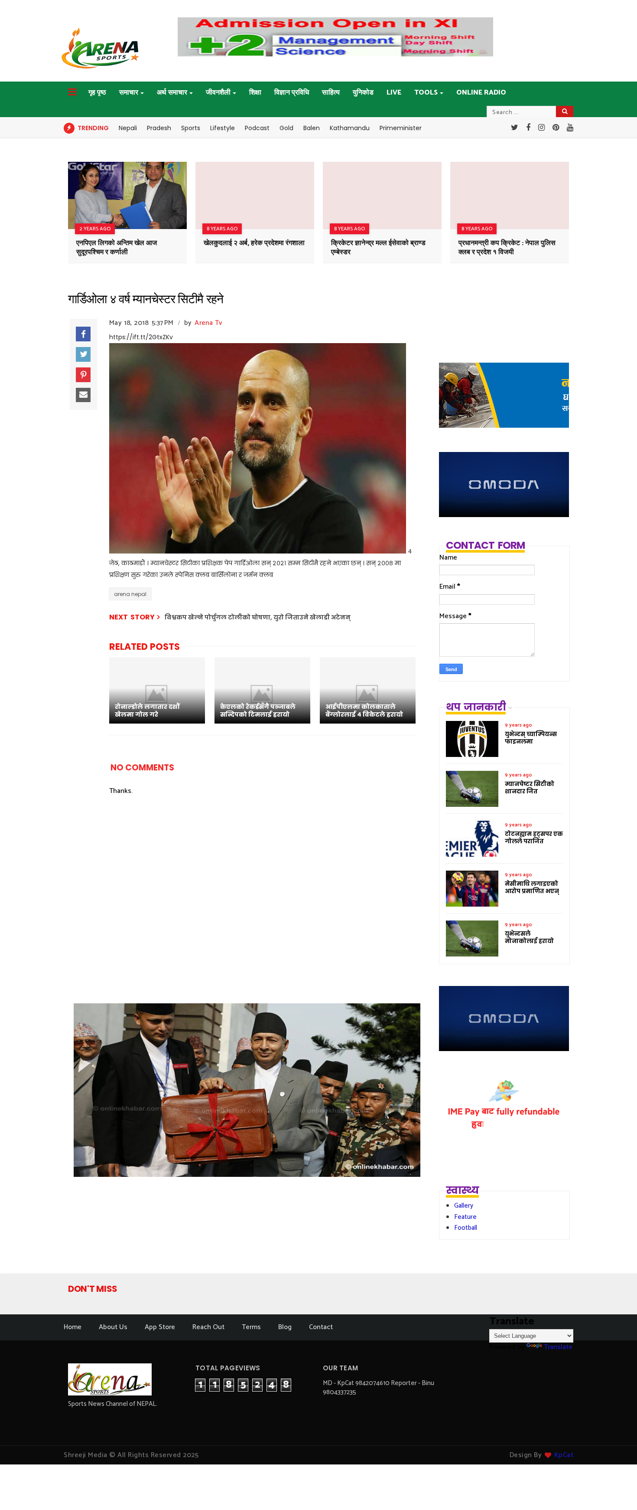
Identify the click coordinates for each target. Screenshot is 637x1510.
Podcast (257, 128)
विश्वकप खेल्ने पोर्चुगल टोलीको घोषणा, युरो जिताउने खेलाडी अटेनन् (258, 617)
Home (72, 1327)
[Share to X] (83, 354)
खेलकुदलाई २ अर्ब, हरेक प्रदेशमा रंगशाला (254, 243)
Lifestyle (222, 128)
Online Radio (481, 92)
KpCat (564, 1455)
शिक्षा (255, 92)
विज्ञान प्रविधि (291, 92)
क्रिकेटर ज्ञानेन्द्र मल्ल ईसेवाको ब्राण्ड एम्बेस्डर (378, 247)
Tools (426, 92)
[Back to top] (615, 1489)
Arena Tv (208, 323)
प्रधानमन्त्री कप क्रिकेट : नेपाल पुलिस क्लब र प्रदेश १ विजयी (507, 247)
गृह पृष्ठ (97, 92)
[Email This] (83, 395)
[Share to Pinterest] (83, 374)
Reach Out (208, 1327)
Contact (321, 1327)
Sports (190, 128)
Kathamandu (350, 128)
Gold (286, 128)
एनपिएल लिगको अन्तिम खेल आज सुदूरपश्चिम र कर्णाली (116, 247)
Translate (558, 1347)
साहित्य (331, 92)
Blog (285, 1327)
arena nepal (130, 594)
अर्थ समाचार (172, 92)
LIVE (394, 92)
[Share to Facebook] (83, 334)
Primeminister (401, 128)
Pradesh (159, 128)
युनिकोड (363, 92)
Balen (311, 128)
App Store (160, 1327)
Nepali (128, 128)
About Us (113, 1327)
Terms (251, 1327)
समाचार (128, 92)
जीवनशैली (218, 92)
